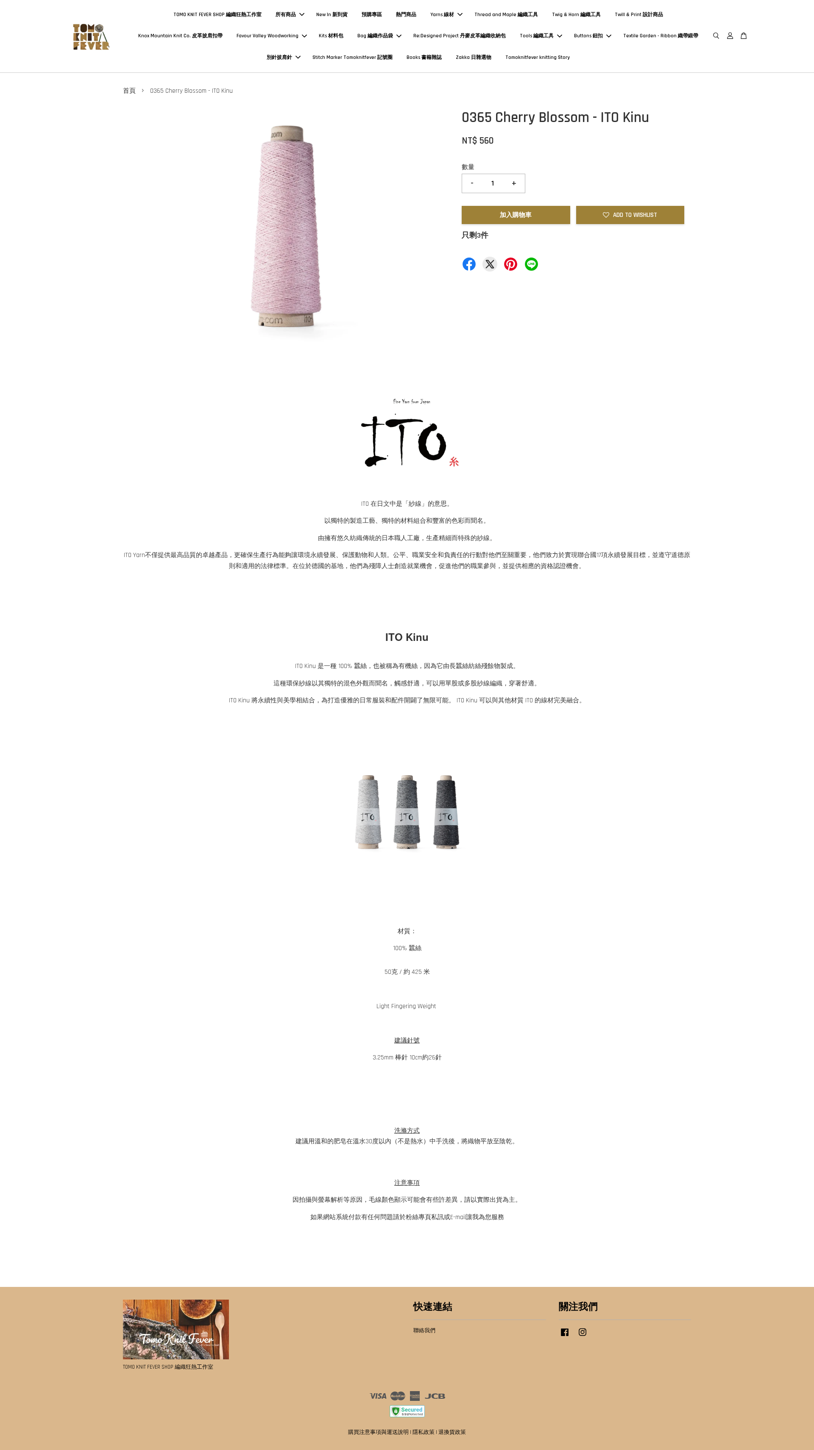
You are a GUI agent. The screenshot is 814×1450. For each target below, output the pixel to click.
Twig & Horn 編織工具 (576, 14)
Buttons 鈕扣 (588, 36)
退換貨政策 (452, 1432)
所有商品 (286, 14)
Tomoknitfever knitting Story (537, 57)
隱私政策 (424, 1432)
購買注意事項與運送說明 (378, 1432)
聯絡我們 (424, 1330)
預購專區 (372, 14)
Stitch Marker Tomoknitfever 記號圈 (352, 57)
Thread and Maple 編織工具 (506, 14)
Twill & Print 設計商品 (639, 14)
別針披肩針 (279, 57)
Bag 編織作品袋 (375, 36)
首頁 (129, 91)
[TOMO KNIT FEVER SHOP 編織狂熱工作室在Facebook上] (565, 1336)
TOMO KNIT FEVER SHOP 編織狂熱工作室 (217, 14)
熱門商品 (406, 14)
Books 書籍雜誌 (424, 57)
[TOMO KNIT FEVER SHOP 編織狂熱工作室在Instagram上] (582, 1336)
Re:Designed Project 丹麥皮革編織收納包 (459, 36)
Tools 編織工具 (537, 36)
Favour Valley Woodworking (267, 36)
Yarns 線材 (442, 14)
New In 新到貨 (332, 14)
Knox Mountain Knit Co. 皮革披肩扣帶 (180, 36)
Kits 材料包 (331, 36)
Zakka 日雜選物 (473, 57)
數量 (468, 167)
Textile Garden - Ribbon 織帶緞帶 (660, 36)
